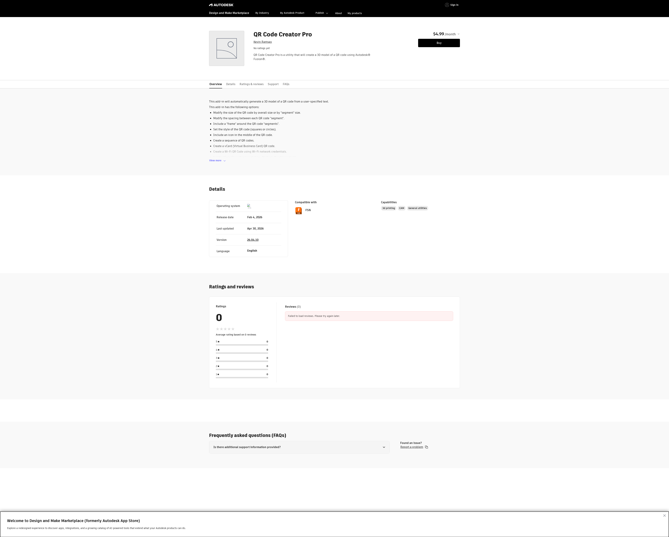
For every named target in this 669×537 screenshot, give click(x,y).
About (338, 13)
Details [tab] (230, 84)
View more (215, 160)
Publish (320, 13)
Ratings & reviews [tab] (252, 84)
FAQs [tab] (286, 84)
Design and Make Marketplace (229, 13)
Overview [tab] (215, 84)
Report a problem (411, 447)
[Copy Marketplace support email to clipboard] (426, 447)
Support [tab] (273, 84)
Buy (439, 43)
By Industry (262, 13)
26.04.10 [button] (253, 240)
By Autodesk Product (292, 13)
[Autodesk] (221, 4)
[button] (299, 447)
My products (355, 13)
